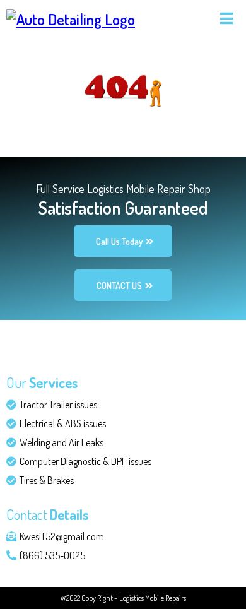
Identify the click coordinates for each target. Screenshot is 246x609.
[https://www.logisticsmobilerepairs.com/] (70, 17)
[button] (224, 18)
